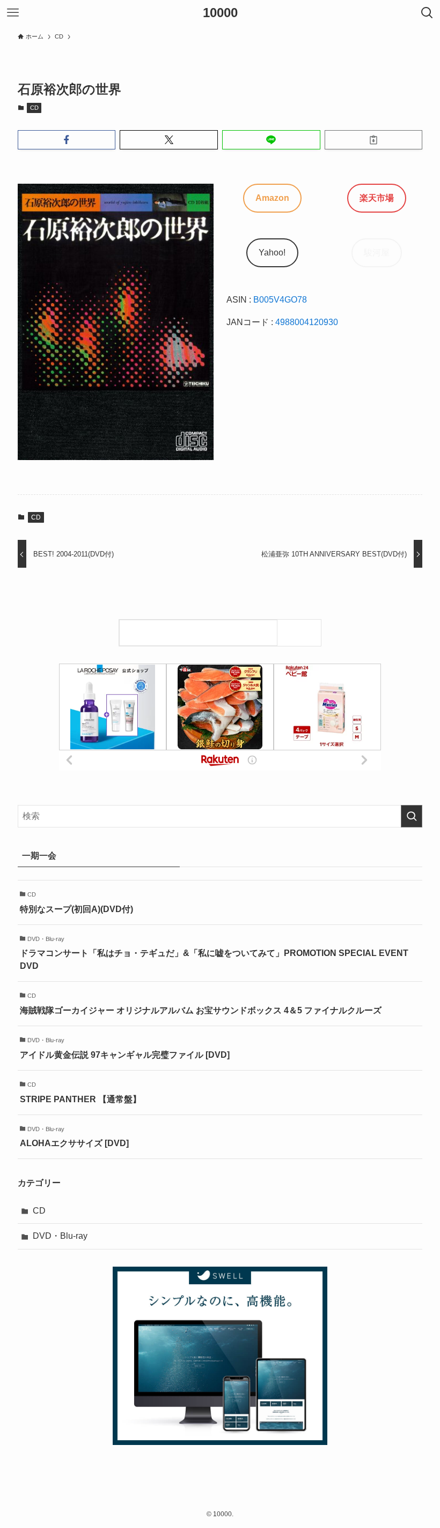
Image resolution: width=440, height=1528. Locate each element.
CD (34, 107)
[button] (67, 139)
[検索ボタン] (427, 13)
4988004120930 (306, 322)
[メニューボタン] (13, 13)
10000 (220, 12)
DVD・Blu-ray (60, 1235)
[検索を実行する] (411, 816)
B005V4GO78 (280, 299)
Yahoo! (272, 252)
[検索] (302, 633)
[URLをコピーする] (374, 139)
